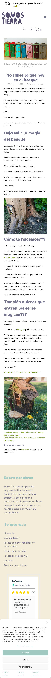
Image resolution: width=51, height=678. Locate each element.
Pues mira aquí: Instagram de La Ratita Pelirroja (22, 372)
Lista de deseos (11, 538)
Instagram (21, 330)
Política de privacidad (15, 551)
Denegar (25, 660)
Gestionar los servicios (25, 646)
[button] (47, 622)
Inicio (7, 64)
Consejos (17, 64)
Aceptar (25, 652)
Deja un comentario (35, 84)
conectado (25, 450)
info (16, 6)
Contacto (8, 560)
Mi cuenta (9, 533)
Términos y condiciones (15, 565)
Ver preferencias (26, 667)
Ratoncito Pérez (10, 258)
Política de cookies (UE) (16, 555)
